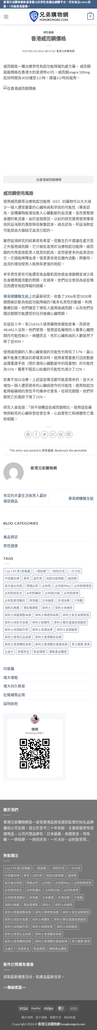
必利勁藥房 (33, 593)
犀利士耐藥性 (41, 622)
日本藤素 (48, 600)
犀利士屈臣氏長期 (16, 622)
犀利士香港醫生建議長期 (51, 644)
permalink (80, 450)
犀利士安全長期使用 (76, 615)
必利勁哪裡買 (83, 586)
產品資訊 (10, 537)
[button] (6, 16)
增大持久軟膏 (14, 686)
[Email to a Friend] (52, 434)
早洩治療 (64, 600)
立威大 (9, 651)
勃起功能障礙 (55, 578)
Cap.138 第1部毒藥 (17, 571)
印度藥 (8, 668)
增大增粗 (10, 677)
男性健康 (48, 32)
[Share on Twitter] (44, 434)
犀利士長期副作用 (16, 629)
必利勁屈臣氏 (13, 593)
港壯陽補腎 (30, 607)
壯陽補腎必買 (14, 695)
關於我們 (27, 1017)
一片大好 (75, 571)
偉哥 (90, 219)
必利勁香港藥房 (15, 600)
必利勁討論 (52, 593)
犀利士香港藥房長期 (48, 637)
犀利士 (46, 607)
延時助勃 (10, 703)
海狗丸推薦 (12, 607)
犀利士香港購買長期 (18, 644)
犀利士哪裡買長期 (47, 615)
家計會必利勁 (13, 586)
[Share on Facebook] (36, 434)
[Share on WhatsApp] (28, 434)
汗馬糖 (78, 600)
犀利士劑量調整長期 (18, 615)
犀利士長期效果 (42, 629)
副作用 (37, 578)
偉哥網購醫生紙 (16, 296)
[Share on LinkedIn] (69, 434)
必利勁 (46, 586)
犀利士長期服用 (67, 629)
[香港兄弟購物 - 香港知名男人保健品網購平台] (48, 16)
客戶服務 (41, 1017)
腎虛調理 (39, 651)
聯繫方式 (55, 1017)
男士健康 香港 (81, 644)
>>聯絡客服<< (14, 987)
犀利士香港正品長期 (18, 637)
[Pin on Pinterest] (61, 434)
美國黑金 (23, 651)
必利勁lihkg (62, 586)
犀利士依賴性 (64, 607)
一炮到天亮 (57, 571)
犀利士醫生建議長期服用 (70, 622)
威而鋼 (16, 201)
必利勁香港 (71, 593)
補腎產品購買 (58, 651)
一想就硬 (40, 571)
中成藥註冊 (12, 578)
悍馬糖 (33, 600)
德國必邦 (32, 586)
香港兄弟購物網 (65, 51)
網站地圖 (69, 1017)
